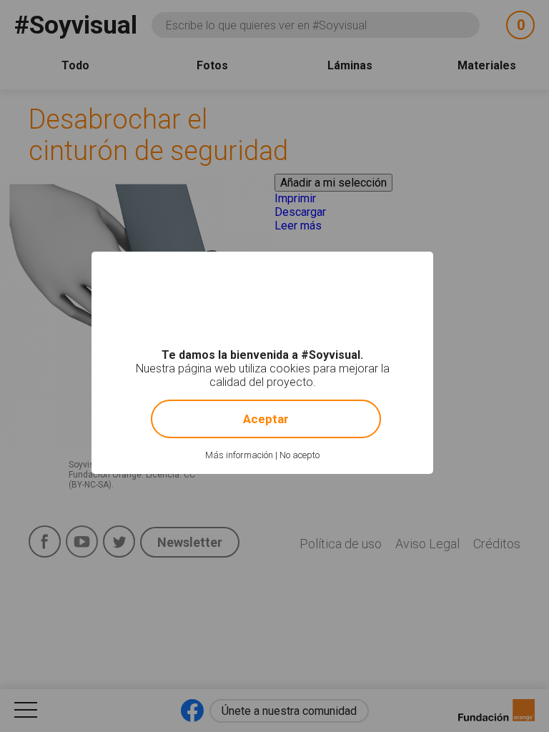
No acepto (300, 455)
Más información (239, 455)
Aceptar (266, 419)
